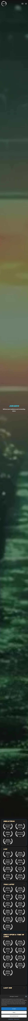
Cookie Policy (10, 1019)
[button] (26, 996)
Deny (14, 1012)
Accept (14, 1008)
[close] (26, 4)
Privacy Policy (16, 1019)
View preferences (14, 1016)
